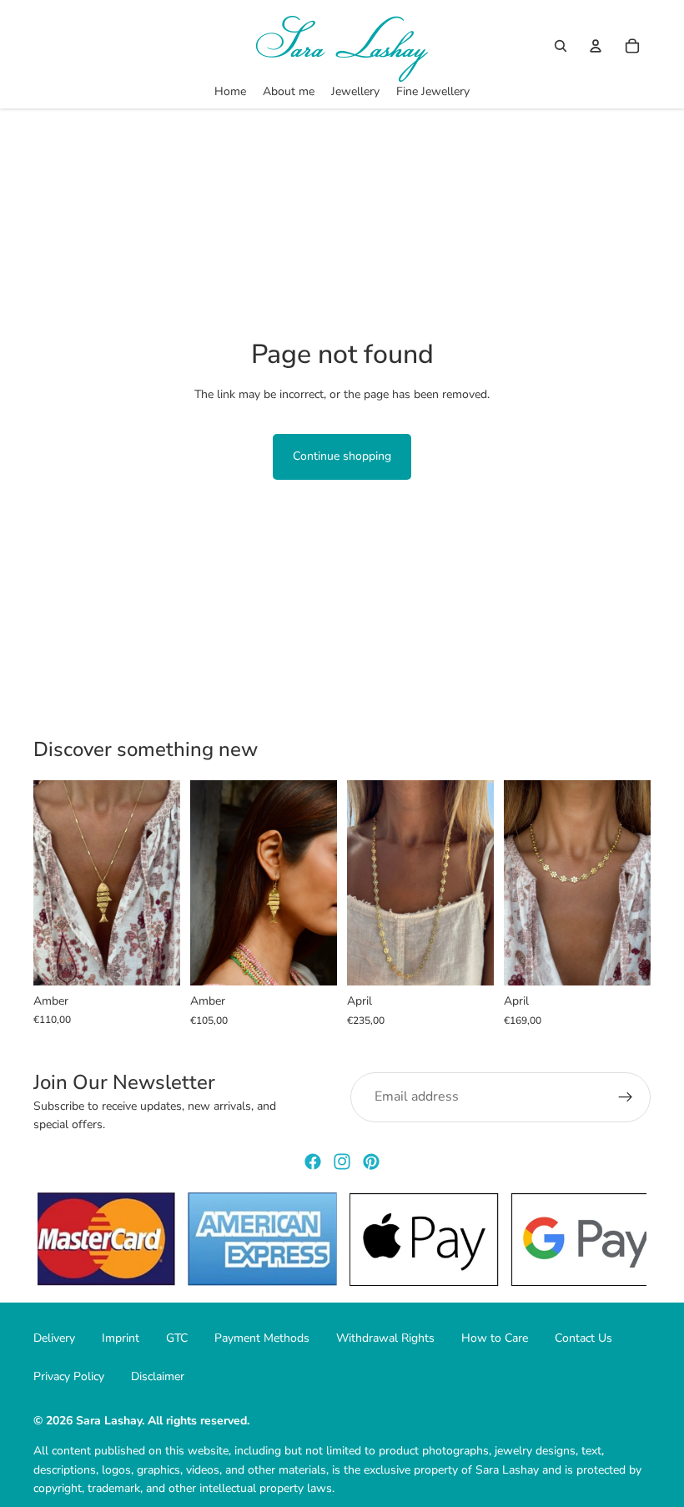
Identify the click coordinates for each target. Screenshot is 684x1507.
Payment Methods (261, 1338)
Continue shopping (342, 456)
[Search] (560, 46)
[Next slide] (161, 882)
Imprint (120, 1338)
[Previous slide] (51, 882)
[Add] (154, 960)
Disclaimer (157, 1376)
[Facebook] (313, 1162)
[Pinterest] (371, 1162)
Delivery (54, 1338)
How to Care (494, 1338)
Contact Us (583, 1338)
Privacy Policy (68, 1376)
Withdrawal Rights (385, 1338)
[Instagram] (342, 1162)
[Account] (595, 46)
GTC (177, 1338)
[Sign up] (625, 1097)
